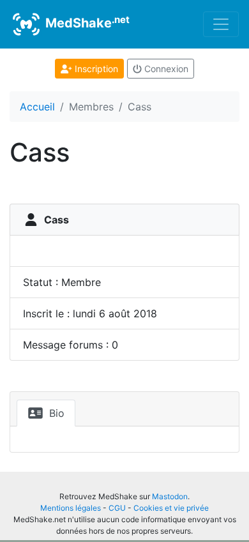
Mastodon (170, 496)
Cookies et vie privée (171, 508)
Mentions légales (70, 508)
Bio (55, 413)
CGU (117, 508)
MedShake (86, 22)
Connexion (165, 68)
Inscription (95, 68)
